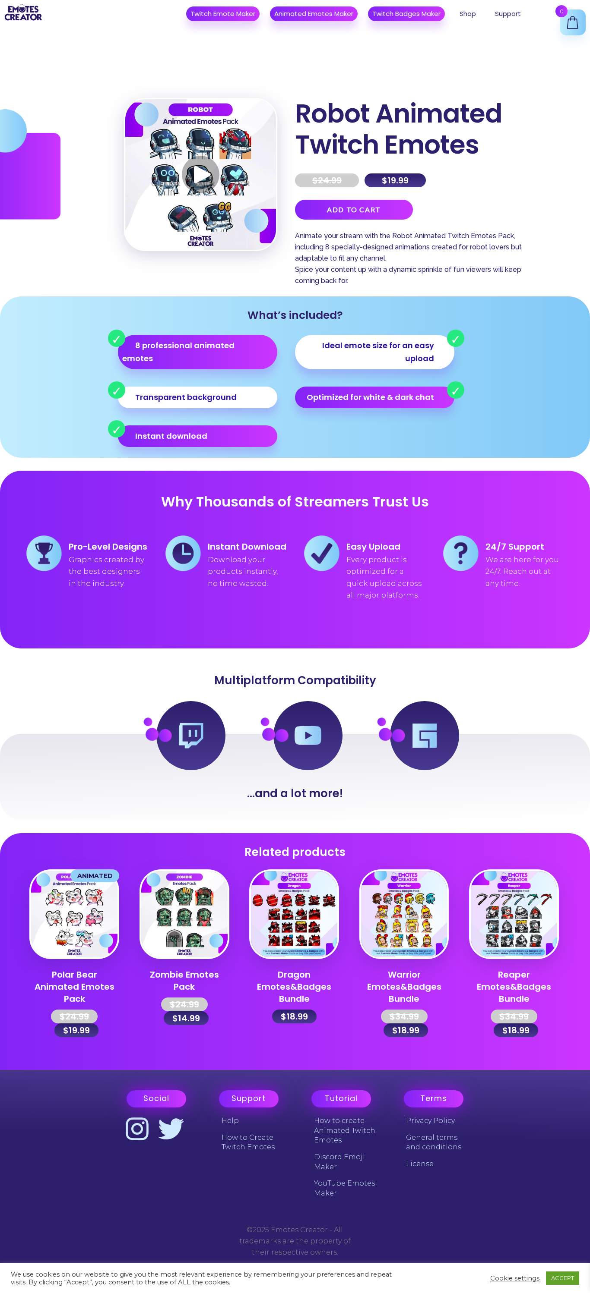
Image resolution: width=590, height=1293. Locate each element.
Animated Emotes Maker (313, 13)
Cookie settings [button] (514, 1278)
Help (230, 1121)
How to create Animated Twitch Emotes (344, 1130)
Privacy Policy (430, 1121)
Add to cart (354, 209)
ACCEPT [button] (562, 1277)
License (420, 1164)
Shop (468, 13)
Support (508, 13)
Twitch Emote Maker (222, 13)
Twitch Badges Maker (406, 13)
